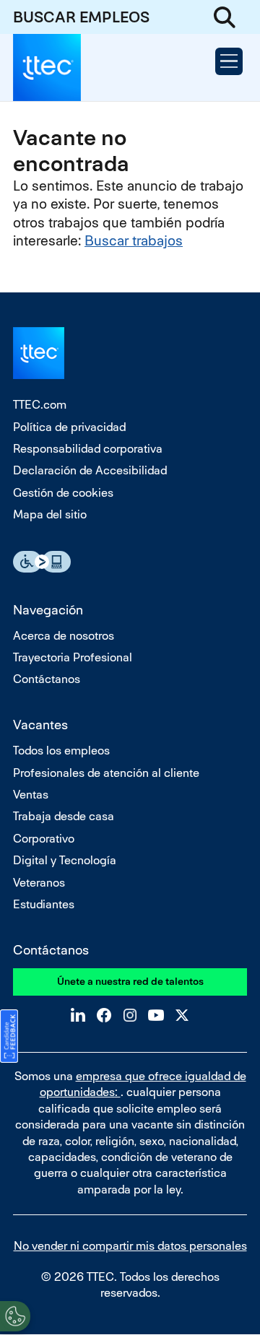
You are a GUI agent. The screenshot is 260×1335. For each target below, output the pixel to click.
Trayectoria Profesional (72, 657)
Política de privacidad (69, 427)
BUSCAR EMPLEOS (81, 17)
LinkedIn (78, 1015)
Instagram (130, 1015)
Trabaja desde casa (63, 816)
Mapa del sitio (50, 514)
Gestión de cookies (63, 492)
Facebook (104, 1015)
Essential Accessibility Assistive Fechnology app (42, 562)
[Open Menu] (229, 61)
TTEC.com (39, 404)
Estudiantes (43, 904)
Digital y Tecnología (64, 860)
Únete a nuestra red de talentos (130, 981)
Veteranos (39, 882)
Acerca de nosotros (63, 635)
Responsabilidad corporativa (87, 448)
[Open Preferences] (15, 1316)
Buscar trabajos (133, 241)
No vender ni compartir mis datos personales (130, 1245)
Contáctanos (46, 679)
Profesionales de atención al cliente (106, 772)
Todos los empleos (61, 750)
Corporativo (43, 838)
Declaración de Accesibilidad (90, 470)
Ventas (30, 794)
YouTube (156, 1015)
